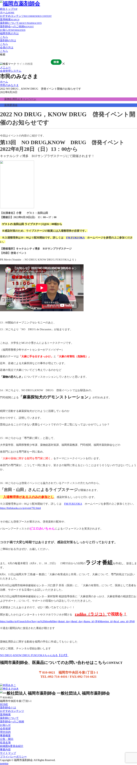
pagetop (4, 763)
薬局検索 (9, 19)
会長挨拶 (5, 728)
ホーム (7, 12)
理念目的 (5, 732)
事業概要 (5, 735)
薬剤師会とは (8, 707)
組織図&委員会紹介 (11, 746)
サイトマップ (8, 753)
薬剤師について (21, 23)
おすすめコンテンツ (26, 16)
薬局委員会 (11, 105)
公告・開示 (6, 739)
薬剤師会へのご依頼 (17, 26)
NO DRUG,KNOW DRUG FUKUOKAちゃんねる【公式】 (34, 655)
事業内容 (5, 749)
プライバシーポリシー (13, 756)
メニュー (5, 67)
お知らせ (12, 30)
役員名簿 (5, 742)
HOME (4, 704)
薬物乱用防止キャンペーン (20, 99)
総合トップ (8, 9)
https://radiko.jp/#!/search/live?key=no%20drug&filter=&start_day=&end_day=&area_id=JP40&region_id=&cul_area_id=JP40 (67, 621)
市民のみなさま (9, 85)
